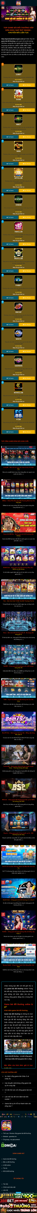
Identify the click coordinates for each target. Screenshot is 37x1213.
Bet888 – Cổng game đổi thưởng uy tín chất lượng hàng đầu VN (18, 666)
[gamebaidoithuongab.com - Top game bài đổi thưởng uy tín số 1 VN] (18, 3)
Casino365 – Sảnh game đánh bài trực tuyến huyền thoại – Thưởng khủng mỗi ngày (18, 767)
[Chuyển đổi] (3, 1076)
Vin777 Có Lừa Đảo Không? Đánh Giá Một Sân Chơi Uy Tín (18, 867)
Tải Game (11, 85)
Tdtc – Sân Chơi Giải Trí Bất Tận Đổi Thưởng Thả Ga (18, 601)
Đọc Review (27, 85)
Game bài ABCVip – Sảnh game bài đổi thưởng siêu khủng (18, 534)
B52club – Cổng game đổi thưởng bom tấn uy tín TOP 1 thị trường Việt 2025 (18, 800)
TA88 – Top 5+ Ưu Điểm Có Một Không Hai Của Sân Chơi (19, 700)
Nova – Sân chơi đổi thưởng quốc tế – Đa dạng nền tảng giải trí (18, 633)
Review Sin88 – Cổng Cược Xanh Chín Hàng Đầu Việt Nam (18, 965)
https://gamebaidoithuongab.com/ (12, 39)
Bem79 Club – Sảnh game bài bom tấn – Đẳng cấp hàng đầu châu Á (18, 733)
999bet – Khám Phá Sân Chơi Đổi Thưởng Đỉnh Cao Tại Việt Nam (18, 501)
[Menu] (2, 3)
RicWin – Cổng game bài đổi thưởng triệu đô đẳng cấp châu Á (18, 932)
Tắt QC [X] (18, 1192)
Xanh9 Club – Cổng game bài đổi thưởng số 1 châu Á (18, 899)
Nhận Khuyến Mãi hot (18, 81)
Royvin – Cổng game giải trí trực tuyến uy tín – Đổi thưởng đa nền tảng (18, 833)
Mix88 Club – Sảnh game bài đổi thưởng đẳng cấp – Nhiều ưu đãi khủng (18, 568)
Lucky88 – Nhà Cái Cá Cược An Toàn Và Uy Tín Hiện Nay (18, 468)
